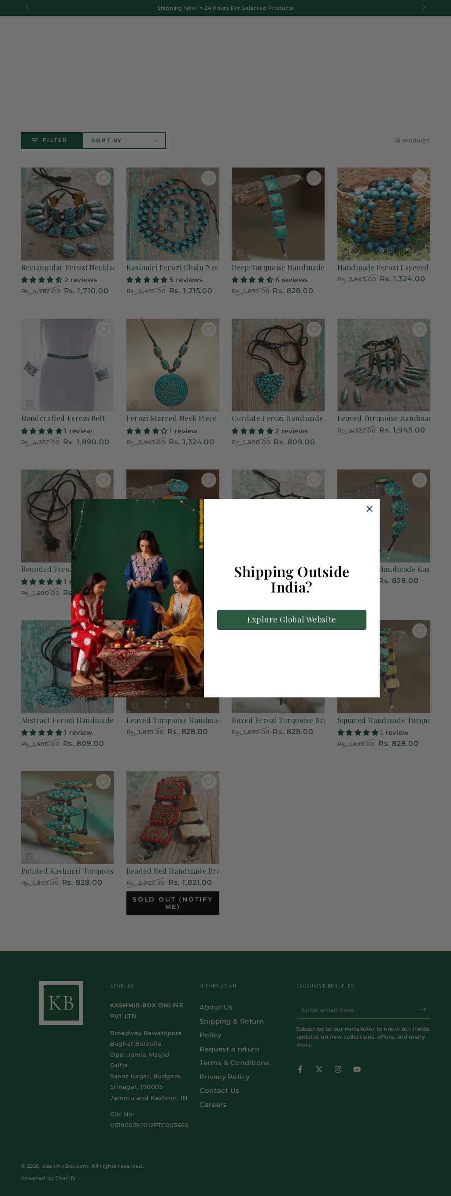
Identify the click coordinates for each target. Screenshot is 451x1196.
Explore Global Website (291, 619)
